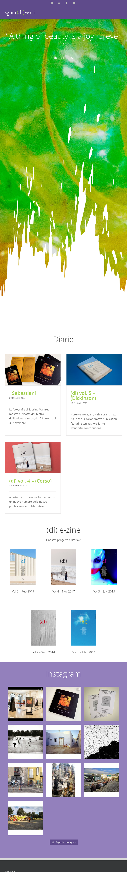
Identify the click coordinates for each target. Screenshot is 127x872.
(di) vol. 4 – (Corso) (30, 480)
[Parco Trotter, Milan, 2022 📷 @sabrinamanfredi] (25, 742)
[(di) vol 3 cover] (104, 550)
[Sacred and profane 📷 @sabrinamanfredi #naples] (63, 780)
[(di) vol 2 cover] (43, 611)
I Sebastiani (22, 393)
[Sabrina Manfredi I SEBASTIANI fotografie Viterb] (25, 704)
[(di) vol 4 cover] (63, 550)
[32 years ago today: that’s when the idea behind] (101, 704)
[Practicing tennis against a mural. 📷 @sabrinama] (25, 818)
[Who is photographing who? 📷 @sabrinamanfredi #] (25, 780)
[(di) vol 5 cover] (23, 550)
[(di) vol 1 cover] (83, 611)
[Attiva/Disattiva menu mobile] (120, 13)
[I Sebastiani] (33, 369)
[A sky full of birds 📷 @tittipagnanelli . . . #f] (101, 742)
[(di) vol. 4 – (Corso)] (33, 457)
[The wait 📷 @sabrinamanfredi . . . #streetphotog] (101, 780)
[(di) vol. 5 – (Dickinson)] (94, 369)
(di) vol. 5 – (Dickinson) (83, 395)
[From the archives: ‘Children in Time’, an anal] (63, 742)
